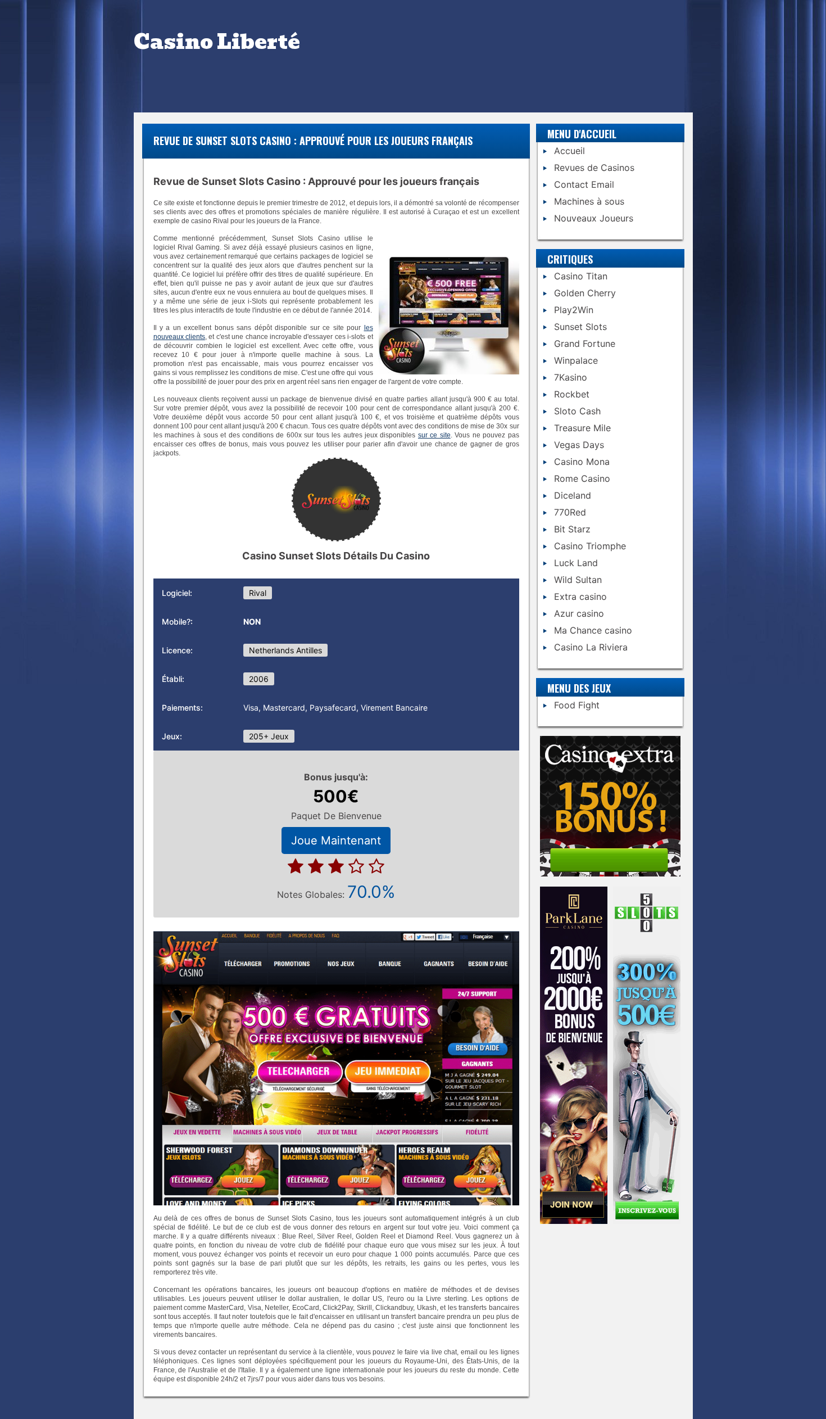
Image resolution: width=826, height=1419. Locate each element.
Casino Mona (582, 461)
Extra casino (580, 596)
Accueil (569, 150)
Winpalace (576, 360)
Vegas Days (579, 444)
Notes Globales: (336, 892)
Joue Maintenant (336, 840)
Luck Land (576, 562)
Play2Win (573, 309)
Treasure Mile (582, 427)
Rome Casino (582, 478)
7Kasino (570, 377)
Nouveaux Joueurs (593, 218)
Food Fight (577, 705)
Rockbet (571, 394)
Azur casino (579, 613)
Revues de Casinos (594, 167)
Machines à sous (589, 201)
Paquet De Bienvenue (336, 815)
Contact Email (584, 184)
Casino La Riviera (591, 647)
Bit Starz (572, 529)
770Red (570, 512)
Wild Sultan (578, 579)
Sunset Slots (580, 326)
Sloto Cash (577, 411)
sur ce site (434, 435)
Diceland (572, 495)
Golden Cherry (585, 293)
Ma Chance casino (593, 630)
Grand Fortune (584, 343)
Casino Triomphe (590, 546)
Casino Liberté (217, 41)
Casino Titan (580, 276)
